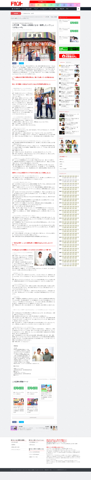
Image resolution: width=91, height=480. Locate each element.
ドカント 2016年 (63, 168)
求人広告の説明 (15, 442)
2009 (60, 241)
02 (65, 176)
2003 (60, 264)
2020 (60, 199)
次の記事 (47, 426)
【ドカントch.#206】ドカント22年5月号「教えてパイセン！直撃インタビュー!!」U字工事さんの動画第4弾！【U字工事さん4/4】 (46, 395)
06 (75, 176)
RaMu (61, 166)
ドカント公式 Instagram (34, 454)
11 (72, 189)
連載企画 (62, 8)
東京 (32, 5)
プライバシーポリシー (16, 449)
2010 (60, 237)
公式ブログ (16, 371)
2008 (60, 245)
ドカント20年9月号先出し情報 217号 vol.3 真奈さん (43, 428)
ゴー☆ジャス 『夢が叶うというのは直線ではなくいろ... (72, 132)
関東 (38, 5)
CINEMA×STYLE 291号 (28, 13)
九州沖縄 (71, 5)
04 (70, 176)
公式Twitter (16, 366)
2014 (60, 222)
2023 (60, 187)
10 (69, 189)
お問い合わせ (32, 444)
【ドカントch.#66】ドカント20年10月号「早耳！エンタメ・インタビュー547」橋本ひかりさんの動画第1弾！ (25, 428)
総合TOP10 (68, 62)
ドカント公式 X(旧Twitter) (35, 452)
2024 (60, 183)
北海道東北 (57, 5)
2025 (60, 180)
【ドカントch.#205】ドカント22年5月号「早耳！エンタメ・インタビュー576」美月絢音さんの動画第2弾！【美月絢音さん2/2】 (18, 409)
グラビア (36, 8)
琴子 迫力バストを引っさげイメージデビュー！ (67, 79)
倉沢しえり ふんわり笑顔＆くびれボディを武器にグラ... (67, 88)
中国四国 (64, 5)
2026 (60, 176)
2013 (60, 225)
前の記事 (20, 426)
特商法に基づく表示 (15, 447)
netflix (61, 164)
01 (62, 176)
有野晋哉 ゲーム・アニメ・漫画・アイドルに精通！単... (71, 128)
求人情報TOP (17, 8)
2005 (60, 256)
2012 (60, 229)
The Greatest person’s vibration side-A (24, 29)
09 (67, 189)
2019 (60, 202)
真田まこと (62, 161)
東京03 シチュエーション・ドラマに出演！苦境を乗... (72, 115)
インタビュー (43, 8)
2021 (60, 195)
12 (75, 181)
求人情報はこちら (42, 1)
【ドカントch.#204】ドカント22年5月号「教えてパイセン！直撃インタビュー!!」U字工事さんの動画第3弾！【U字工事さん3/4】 (32, 409)
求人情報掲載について (34, 442)
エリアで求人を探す (27, 8)
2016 (60, 214)
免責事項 (13, 444)
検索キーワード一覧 (33, 456)
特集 (56, 8)
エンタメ (51, 8)
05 (72, 176)
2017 (60, 210)
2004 (60, 260)
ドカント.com (31, 469)
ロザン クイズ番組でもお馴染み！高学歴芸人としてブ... (71, 123)
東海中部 (45, 5)
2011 (60, 233)
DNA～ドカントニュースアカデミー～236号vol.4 (18, 393)
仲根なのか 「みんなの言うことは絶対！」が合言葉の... (67, 92)
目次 (67, 8)
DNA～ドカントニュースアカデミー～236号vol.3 (32, 393)
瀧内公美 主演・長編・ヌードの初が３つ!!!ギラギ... (67, 66)
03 (67, 176)
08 (64, 189)
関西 (51, 5)
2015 (60, 218)
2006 (60, 252)
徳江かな (61, 159)
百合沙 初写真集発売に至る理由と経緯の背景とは (67, 101)
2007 (60, 248)
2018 (60, 206)
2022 (60, 191)
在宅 (77, 5)
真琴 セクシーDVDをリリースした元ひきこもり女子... (67, 75)
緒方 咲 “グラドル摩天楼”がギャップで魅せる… (67, 96)
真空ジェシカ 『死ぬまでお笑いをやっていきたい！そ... (72, 119)
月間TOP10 (62, 62)
